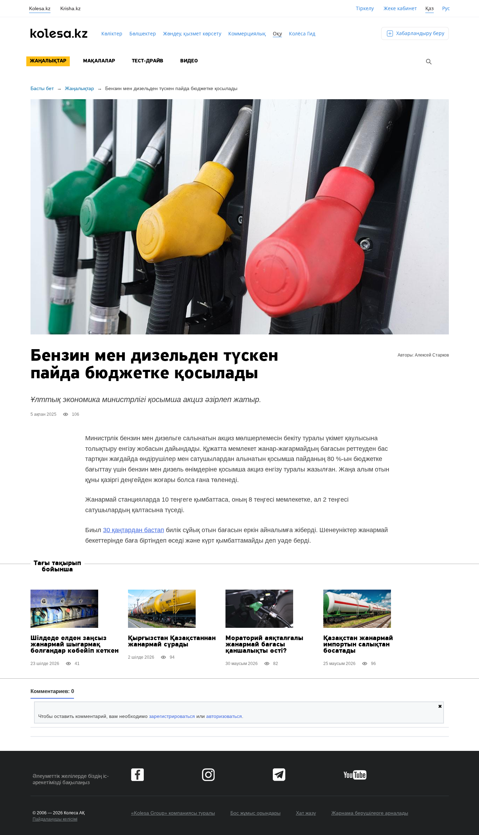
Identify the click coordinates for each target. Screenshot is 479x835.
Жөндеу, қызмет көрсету (192, 33)
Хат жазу (306, 813)
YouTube (355, 774)
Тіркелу (365, 8)
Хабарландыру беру (419, 33)
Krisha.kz (70, 8)
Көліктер (111, 33)
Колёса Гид (302, 33)
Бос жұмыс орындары (255, 813)
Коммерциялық (247, 33)
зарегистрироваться (172, 716)
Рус (446, 8)
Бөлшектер (142, 33)
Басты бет (42, 88)
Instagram (208, 774)
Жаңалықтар (48, 61)
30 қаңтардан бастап (133, 530)
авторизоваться (224, 716)
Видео (189, 61)
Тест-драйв (147, 61)
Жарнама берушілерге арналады (369, 813)
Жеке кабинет (400, 8)
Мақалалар (99, 61)
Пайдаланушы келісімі (55, 819)
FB (137, 774)
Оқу (277, 33)
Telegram (279, 774)
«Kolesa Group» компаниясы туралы (173, 813)
